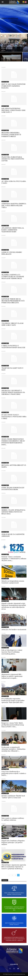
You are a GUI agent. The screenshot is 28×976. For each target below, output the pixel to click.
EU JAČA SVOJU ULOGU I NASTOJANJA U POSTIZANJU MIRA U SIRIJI (13, 416)
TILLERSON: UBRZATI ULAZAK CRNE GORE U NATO (12, 324)
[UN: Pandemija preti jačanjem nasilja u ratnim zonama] (11, 57)
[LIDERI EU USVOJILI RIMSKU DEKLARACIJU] (14, 243)
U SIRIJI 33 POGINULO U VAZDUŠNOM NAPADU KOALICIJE (13, 346)
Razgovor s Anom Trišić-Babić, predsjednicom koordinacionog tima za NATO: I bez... (12, 725)
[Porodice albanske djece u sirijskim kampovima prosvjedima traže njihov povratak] (14, 43)
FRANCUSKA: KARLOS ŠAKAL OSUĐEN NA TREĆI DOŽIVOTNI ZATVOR (12, 159)
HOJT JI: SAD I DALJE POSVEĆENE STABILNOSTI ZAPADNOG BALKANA (13, 86)
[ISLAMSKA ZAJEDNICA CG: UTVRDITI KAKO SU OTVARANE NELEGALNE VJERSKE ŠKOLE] (14, 265)
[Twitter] (14, 968)
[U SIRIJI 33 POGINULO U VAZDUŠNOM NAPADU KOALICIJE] (14, 336)
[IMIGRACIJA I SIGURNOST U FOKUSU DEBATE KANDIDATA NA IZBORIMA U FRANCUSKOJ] (14, 381)
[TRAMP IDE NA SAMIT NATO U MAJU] (14, 358)
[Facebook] (10, 968)
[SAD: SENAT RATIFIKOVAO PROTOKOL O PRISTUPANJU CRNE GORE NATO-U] (14, 99)
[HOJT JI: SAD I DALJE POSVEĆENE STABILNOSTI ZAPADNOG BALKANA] (14, 75)
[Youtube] (18, 968)
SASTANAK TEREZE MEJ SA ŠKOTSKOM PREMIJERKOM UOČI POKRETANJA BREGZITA (13, 301)
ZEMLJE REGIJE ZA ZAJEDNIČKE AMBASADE (12, 535)
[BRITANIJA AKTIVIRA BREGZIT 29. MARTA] (14, 456)
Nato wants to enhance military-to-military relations (13, 819)
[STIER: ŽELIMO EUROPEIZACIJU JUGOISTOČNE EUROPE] (14, 478)
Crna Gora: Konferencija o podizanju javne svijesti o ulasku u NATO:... (13, 773)
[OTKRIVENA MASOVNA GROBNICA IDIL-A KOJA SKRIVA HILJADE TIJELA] (14, 194)
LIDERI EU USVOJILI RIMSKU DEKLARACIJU (11, 253)
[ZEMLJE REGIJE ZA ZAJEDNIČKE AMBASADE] (14, 525)
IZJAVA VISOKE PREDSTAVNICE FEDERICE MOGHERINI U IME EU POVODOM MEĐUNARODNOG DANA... (13, 442)
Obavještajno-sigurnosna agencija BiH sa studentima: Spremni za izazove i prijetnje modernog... (13, 867)
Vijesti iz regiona (5, 81)
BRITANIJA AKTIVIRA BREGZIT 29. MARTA (13, 466)
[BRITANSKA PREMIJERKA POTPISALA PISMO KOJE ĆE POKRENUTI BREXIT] (14, 123)
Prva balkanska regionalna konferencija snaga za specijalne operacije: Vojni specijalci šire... (12, 700)
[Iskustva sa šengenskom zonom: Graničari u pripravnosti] (14, 571)
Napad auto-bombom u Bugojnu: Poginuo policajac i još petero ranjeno (13, 842)
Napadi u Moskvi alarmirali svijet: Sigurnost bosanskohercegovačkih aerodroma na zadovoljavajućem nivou (13, 606)
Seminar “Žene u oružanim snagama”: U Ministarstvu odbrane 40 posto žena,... (13, 558)
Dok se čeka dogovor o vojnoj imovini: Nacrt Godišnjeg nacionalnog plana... (11, 652)
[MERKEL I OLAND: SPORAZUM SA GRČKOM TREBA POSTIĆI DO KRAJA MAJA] (14, 500)
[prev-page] (9, 875)
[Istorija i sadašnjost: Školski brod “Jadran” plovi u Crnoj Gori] (14, 786)
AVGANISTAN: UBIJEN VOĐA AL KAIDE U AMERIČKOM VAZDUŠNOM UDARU (12, 230)
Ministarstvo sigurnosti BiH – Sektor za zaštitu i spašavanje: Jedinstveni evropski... (12, 676)
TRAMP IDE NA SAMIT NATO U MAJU (12, 369)
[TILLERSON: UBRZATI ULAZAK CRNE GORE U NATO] (14, 314)
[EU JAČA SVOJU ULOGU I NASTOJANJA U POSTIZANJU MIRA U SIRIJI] (14, 405)
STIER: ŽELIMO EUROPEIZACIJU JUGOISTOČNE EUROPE (12, 488)
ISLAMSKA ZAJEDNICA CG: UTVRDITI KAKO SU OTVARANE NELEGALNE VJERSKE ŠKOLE (12, 276)
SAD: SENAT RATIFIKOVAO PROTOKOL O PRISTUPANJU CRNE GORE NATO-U (13, 110)
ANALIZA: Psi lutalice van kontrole (13, 629)
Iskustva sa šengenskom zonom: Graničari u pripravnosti (12, 582)
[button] (2, 2)
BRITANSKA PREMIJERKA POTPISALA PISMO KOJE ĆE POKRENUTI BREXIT (11, 134)
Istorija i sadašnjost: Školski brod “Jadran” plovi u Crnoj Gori (13, 797)
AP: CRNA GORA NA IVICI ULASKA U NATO (13, 182)
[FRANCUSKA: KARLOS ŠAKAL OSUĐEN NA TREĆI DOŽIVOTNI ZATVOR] (14, 147)
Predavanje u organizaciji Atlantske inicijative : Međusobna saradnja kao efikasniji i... (13, 749)
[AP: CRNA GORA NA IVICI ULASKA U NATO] (14, 172)
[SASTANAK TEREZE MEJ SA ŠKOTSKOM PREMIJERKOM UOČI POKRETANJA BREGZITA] (14, 289)
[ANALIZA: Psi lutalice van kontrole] (14, 620)
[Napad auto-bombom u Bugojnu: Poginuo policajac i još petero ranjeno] (14, 831)
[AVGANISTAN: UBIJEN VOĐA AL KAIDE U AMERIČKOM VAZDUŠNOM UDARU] (14, 218)
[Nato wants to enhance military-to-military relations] (14, 809)
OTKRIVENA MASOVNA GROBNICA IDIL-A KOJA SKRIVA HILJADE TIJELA (13, 205)
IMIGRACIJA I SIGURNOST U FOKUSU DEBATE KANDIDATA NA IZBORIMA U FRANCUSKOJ (13, 392)
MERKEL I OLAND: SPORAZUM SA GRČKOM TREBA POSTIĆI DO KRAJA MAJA (13, 512)
